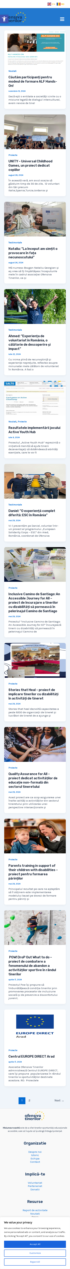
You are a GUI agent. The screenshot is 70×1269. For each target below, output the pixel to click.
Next (59, 1100)
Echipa (35, 1158)
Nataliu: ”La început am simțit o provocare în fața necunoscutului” (32, 253)
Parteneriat (35, 1186)
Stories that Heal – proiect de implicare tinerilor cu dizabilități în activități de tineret (33, 694)
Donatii (35, 1189)
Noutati (12, 71)
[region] (35, 1243)
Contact (35, 1161)
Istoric (35, 1155)
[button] (4, 19)
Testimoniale (15, 242)
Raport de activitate (35, 1210)
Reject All (35, 1261)
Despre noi (35, 1151)
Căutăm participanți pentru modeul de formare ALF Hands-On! (32, 81)
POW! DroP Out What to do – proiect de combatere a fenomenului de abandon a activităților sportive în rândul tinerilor (32, 965)
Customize (35, 1253)
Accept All (35, 1244)
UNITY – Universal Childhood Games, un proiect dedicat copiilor (30, 165)
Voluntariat (35, 1182)
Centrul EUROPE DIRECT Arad (31, 1056)
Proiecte (12, 155)
